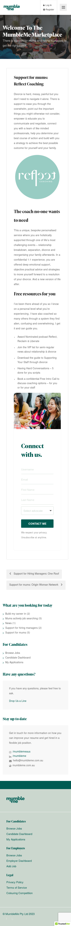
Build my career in (15, 614)
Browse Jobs (12, 653)
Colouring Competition (19, 893)
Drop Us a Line (17, 701)
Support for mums (15, 633)
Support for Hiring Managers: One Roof (36, 574)
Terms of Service (16, 888)
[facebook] (6, 919)
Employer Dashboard (19, 861)
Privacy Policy (14, 882)
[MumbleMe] (12, 5)
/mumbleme (19, 756)
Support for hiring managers (21, 628)
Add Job (11, 866)
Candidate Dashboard (18, 658)
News (8, 623)
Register (49, 10)
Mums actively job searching (21, 619)
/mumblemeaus (21, 752)
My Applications (14, 662)
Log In (48, 5)
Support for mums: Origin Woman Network (34, 585)
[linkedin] (12, 919)
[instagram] (18, 919)
